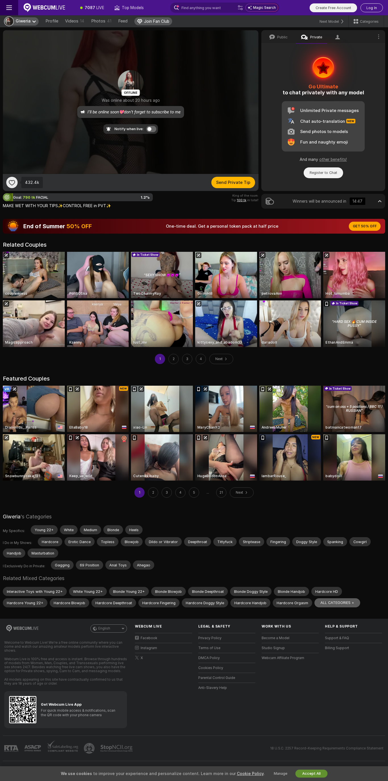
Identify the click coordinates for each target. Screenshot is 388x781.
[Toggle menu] (9, 7)
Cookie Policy (250, 773)
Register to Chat (323, 173)
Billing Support (337, 648)
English (104, 628)
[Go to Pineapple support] (90, 748)
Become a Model (275, 638)
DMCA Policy (209, 658)
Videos (74, 21)
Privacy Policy (210, 638)
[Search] (240, 8)
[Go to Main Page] (46, 7)
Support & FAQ (337, 638)
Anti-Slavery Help (212, 688)
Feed (123, 21)
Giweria (11, 517)
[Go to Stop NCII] (117, 748)
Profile (51, 21)
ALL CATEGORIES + (337, 603)
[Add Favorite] (12, 182)
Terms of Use (209, 648)
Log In (371, 8)
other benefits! (333, 159)
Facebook (149, 638)
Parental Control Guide (216, 678)
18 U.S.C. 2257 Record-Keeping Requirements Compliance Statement (326, 748)
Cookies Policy (210, 668)
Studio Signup (273, 648)
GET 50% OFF (365, 226)
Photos (101, 21)
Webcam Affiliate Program (283, 658)
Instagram (149, 648)
